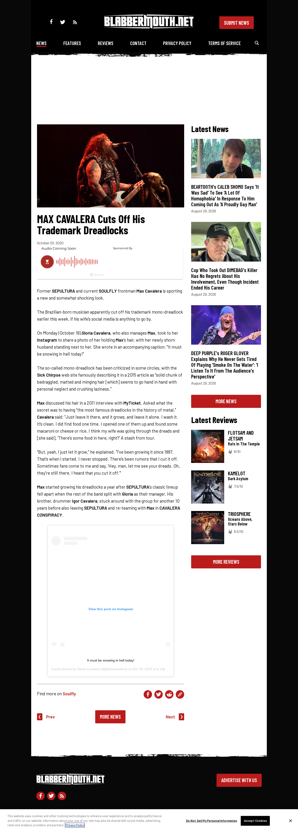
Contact (138, 43)
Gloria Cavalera (88, 669)
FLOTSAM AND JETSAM (241, 435)
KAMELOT (236, 473)
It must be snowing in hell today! (110, 660)
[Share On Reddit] (169, 694)
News (41, 43)
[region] (149, 821)
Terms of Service (224, 43)
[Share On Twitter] (158, 694)
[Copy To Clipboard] (180, 694)
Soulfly (69, 693)
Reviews (105, 43)
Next (170, 716)
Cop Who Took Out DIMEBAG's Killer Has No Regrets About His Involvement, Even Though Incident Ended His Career (225, 279)
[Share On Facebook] (148, 694)
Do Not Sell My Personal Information (211, 820)
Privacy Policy (177, 43)
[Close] (290, 821)
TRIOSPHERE (239, 514)
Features (72, 43)
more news (226, 401)
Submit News (236, 23)
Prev (50, 716)
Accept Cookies (255, 820)
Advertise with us (239, 780)
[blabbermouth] (149, 27)
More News (110, 717)
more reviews (226, 562)
